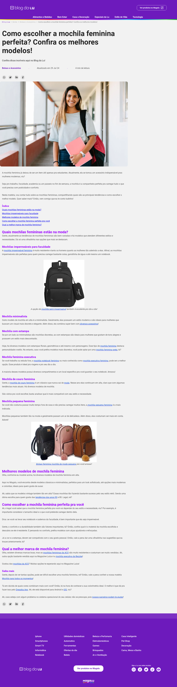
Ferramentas (70, 645)
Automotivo (69, 641)
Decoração (126, 645)
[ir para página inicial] (22, 8)
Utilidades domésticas (74, 636)
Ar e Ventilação (100, 655)
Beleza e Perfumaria (102, 636)
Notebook (39, 655)
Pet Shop (125, 641)
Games (96, 645)
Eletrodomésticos (101, 641)
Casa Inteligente (129, 636)
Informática (40, 650)
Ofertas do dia (70, 650)
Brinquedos (98, 650)
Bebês (67, 655)
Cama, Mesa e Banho (131, 650)
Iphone (38, 636)
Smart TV (39, 645)
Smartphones (41, 641)
